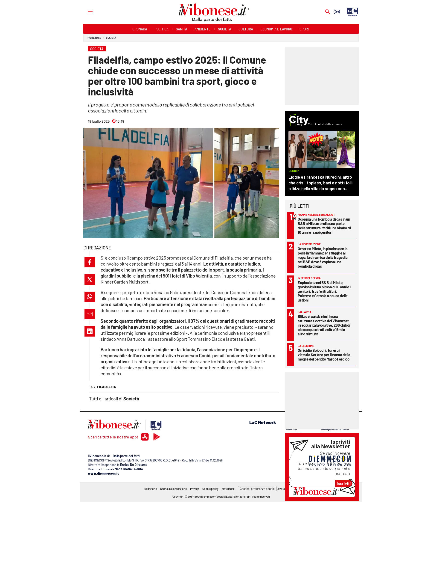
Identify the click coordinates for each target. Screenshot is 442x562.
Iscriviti (344, 483)
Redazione (150, 488)
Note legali (228, 488)
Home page (94, 37)
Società (111, 37)
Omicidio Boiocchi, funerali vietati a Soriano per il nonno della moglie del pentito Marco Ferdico (324, 354)
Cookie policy (210, 488)
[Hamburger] (86, 11)
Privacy (194, 488)
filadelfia (106, 387)
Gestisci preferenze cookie (257, 489)
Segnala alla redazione (173, 488)
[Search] (327, 12)
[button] (89, 262)
